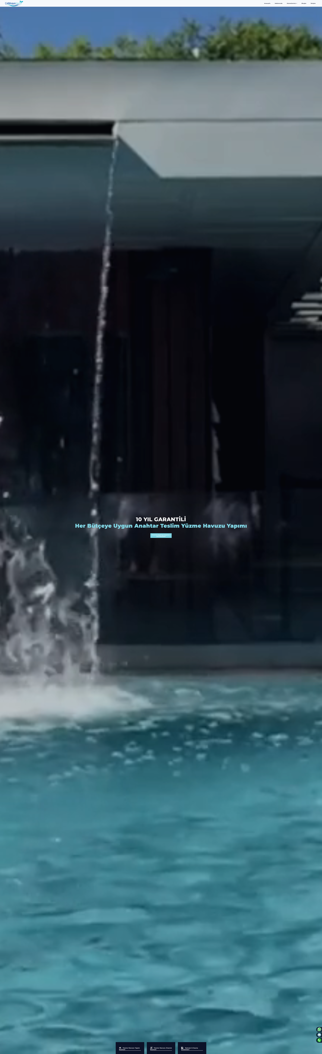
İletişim (313, 3)
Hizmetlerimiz (291, 3)
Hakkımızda (278, 3)
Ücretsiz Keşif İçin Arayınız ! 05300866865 (161, 535)
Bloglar (304, 3)
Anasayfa (267, 3)
